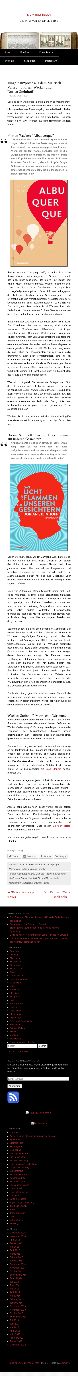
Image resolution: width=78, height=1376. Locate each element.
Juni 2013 (15, 1324)
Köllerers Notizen (18, 1174)
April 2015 (15, 1250)
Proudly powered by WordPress (23, 1363)
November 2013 (18, 1310)
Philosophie (16, 1014)
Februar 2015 (16, 1257)
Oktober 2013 (16, 1313)
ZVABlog (14, 1223)
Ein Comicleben (18, 1157)
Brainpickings (16, 1143)
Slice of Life (15, 1031)
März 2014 (15, 1296)
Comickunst (15, 1150)
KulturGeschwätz (18, 1181)
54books (14, 1132)
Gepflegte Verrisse (19, 979)
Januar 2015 (16, 1260)
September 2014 (18, 1275)
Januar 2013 (16, 1341)
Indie (31, 864)
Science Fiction (17, 1028)
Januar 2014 (16, 1303)
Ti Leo (13, 1209)
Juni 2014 (15, 1285)
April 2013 (15, 1331)
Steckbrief (29, 60)
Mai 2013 (14, 1327)
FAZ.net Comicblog (19, 1160)
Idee (7, 52)
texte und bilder (39, 14)
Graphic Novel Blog (19, 1167)
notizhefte (14, 1195)
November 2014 (18, 1268)
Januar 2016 (16, 1243)
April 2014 (15, 1292)
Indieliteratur (15, 883)
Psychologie (16, 1017)
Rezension (14, 869)
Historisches (16, 982)
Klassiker (14, 993)
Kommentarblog (18, 1178)
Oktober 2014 (16, 1271)
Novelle (13, 1007)
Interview (14, 989)
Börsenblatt (15, 1139)
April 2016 (15, 1240)
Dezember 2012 (18, 1344)
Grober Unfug (16, 1171)
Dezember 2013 (18, 1306)
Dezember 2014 (18, 1264)
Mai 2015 (14, 1247)
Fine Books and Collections (23, 1164)
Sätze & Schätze (18, 1199)
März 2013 (15, 1334)
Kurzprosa (40, 864)
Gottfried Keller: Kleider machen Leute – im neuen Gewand (39, 935)
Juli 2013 (14, 1320)
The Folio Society (18, 1206)
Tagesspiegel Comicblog (22, 1202)
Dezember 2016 (18, 1232)
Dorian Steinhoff (29, 878)
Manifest (24, 52)
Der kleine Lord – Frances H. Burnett (28, 924)
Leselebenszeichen (19, 1185)
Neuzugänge (52, 864)
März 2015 (15, 1254)
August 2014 (16, 1278)
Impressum (51, 60)
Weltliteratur (16, 1038)
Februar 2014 (16, 1299)
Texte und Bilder (17, 1051)
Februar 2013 (16, 1338)
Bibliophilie (15, 961)
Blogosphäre (16, 968)
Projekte (9, 60)
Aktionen (23, 864)
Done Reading (46, 52)
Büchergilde (16, 1146)
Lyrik (12, 1000)
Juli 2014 (14, 1282)
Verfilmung (15, 1035)
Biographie (15, 965)
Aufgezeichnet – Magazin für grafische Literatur (33, 1136)
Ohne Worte (16, 1010)
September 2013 (18, 1316)
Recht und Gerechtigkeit (22, 1021)
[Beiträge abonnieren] (13, 1102)
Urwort (13, 1216)
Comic (13, 972)
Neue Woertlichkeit (19, 1192)
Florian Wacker (45, 878)
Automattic (64, 1363)
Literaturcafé (16, 1188)
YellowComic (16, 1220)
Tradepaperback (18, 1213)
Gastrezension (17, 975)
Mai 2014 (14, 1288)
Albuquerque (23, 874)
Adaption (14, 951)
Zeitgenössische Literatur (33, 869)
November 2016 (18, 1236)
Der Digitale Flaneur (20, 1153)
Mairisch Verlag (41, 883)
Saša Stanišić (53, 769)
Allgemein (15, 958)
